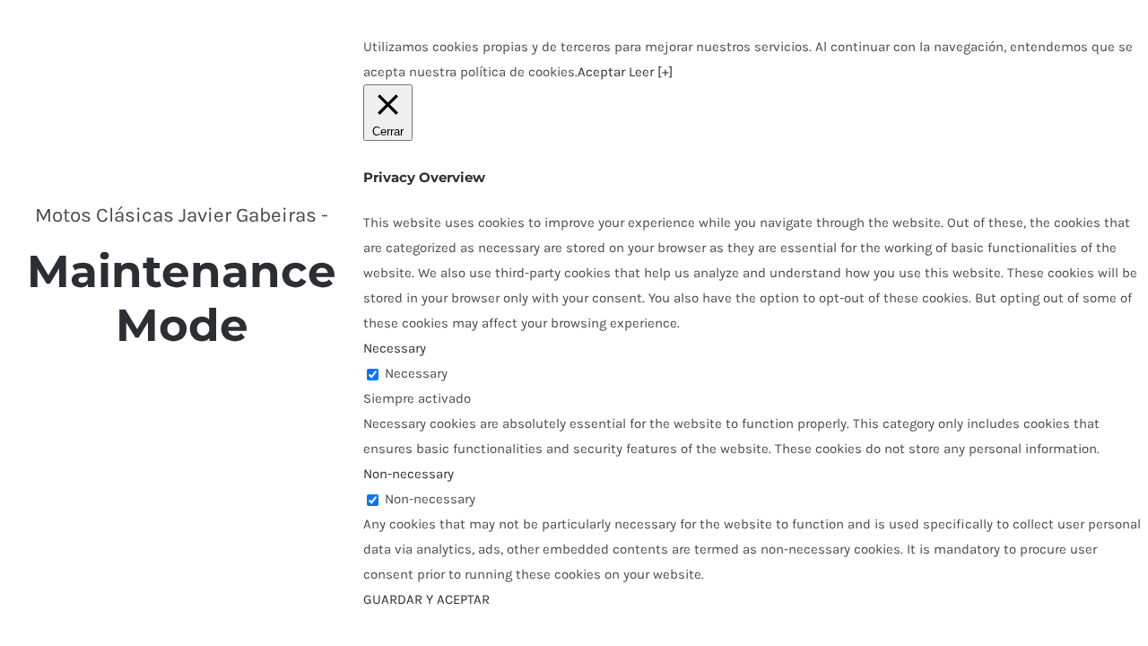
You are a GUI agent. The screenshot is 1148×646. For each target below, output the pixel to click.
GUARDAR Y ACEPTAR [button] (426, 599)
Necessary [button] (394, 348)
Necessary (416, 373)
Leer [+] (651, 72)
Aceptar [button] (601, 72)
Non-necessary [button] (408, 474)
